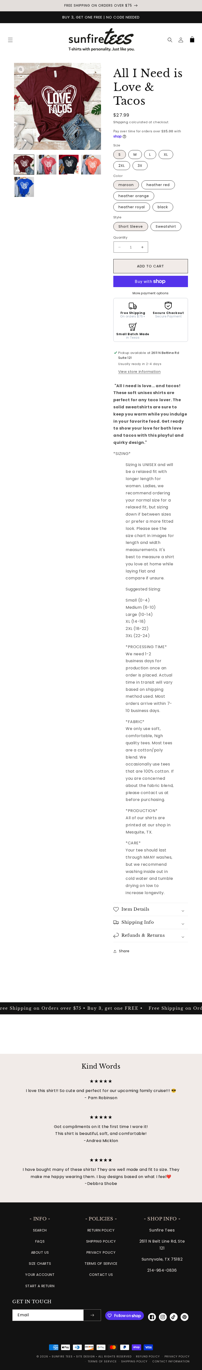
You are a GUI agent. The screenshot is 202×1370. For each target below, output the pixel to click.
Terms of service (102, 1361)
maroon (126, 184)
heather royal (131, 207)
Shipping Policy (101, 1241)
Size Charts (40, 1263)
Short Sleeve (130, 226)
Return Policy (101, 1230)
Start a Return (39, 1285)
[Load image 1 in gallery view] (24, 165)
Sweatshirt (166, 226)
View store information (139, 371)
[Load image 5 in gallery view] (24, 187)
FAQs (40, 1241)
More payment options (151, 293)
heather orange (133, 195)
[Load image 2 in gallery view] (46, 165)
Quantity (120, 237)
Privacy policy (177, 1356)
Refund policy (148, 1356)
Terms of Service (101, 1263)
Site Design (85, 1356)
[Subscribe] (92, 1315)
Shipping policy (134, 1361)
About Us (40, 1252)
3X (140, 165)
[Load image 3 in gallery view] (69, 165)
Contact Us (101, 1274)
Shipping (120, 122)
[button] (10, 40)
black (163, 207)
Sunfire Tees (62, 1356)
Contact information (171, 1361)
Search (40, 1230)
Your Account (39, 1274)
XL (166, 154)
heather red (158, 184)
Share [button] (124, 951)
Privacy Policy (101, 1252)
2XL (121, 165)
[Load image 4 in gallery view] (91, 165)
